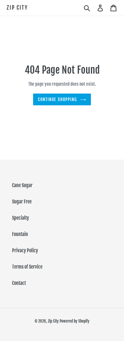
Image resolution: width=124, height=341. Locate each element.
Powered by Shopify (74, 321)
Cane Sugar (22, 185)
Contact (19, 283)
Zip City (17, 8)
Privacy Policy (25, 250)
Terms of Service (27, 267)
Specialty (20, 218)
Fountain (20, 234)
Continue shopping (57, 99)
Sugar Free (22, 202)
